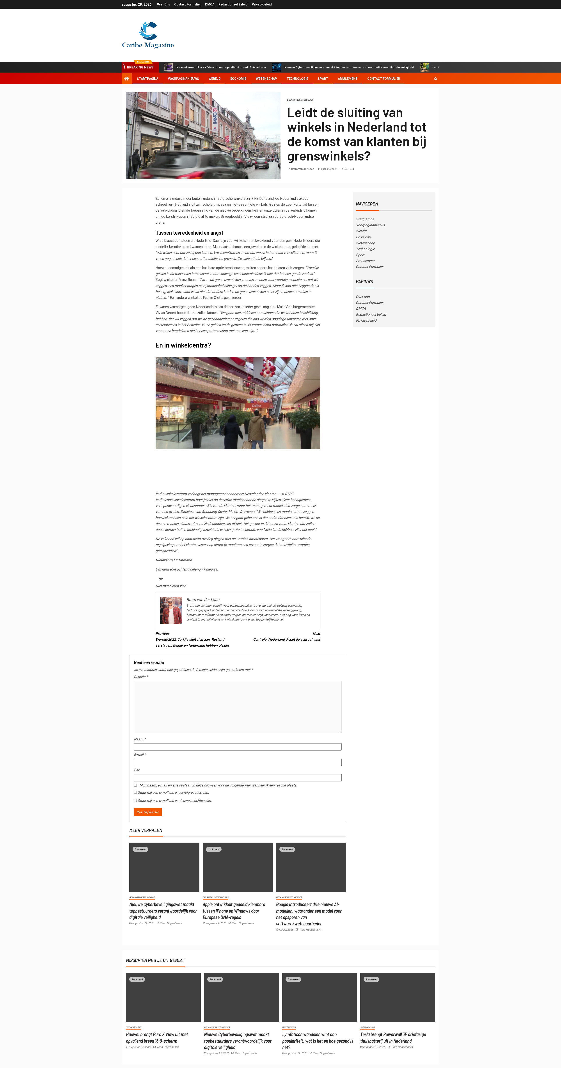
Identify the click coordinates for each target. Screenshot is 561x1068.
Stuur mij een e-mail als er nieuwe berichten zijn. (175, 801)
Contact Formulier (187, 4)
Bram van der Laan (303, 169)
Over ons (163, 4)
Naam (140, 739)
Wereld (215, 78)
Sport (323, 78)
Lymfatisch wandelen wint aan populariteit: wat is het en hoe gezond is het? (317, 1040)
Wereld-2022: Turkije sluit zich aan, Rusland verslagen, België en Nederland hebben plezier (192, 639)
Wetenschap (266, 78)
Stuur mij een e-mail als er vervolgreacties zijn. (173, 792)
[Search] (435, 79)
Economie (238, 78)
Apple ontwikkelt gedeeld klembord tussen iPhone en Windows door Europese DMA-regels (234, 910)
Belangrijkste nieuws (300, 100)
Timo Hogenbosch (171, 923)
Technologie (297, 78)
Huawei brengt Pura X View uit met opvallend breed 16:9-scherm (221, 67)
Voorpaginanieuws (183, 78)
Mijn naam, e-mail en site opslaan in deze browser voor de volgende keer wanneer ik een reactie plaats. (218, 785)
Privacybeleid (262, 4)
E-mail (140, 754)
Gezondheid (289, 1027)
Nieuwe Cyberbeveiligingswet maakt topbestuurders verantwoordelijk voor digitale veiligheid (349, 67)
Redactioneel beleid (233, 4)
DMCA (209, 4)
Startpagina (147, 78)
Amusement (348, 78)
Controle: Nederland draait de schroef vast (286, 636)
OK (160, 579)
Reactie (141, 677)
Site (137, 770)
